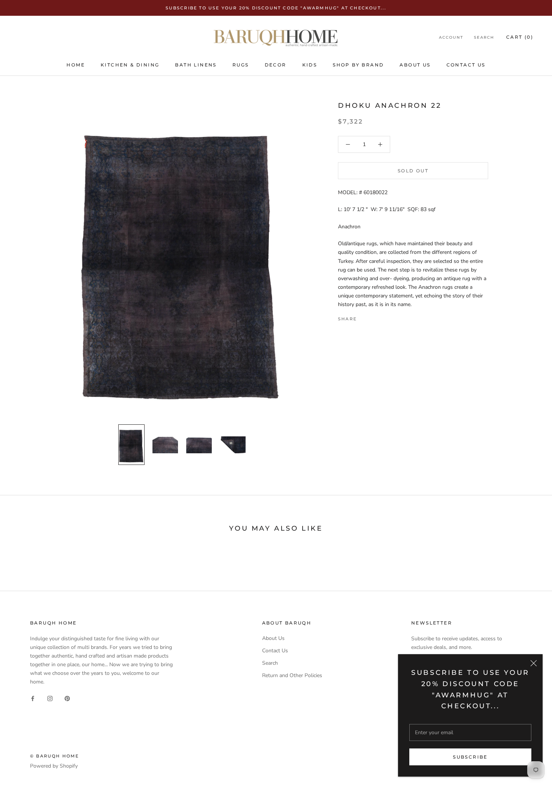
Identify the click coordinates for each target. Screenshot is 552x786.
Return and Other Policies (292, 675)
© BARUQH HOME (54, 756)
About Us (415, 65)
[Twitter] (373, 317)
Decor (276, 65)
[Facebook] (364, 317)
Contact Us (466, 65)
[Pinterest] (383, 317)
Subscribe (470, 757)
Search (484, 37)
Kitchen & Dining (130, 65)
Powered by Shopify (54, 765)
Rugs (240, 65)
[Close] (533, 663)
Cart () (519, 37)
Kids (309, 65)
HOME (75, 65)
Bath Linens (195, 65)
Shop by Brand (358, 65)
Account (451, 37)
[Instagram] (50, 698)
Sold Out (413, 170)
